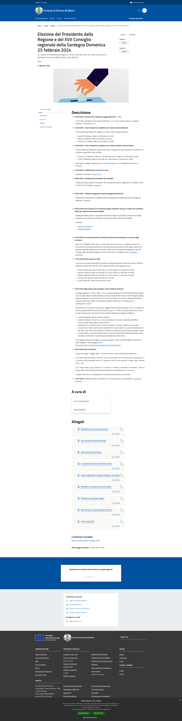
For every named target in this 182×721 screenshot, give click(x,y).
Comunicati (123, 658)
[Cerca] (144, 10)
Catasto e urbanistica (70, 670)
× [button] (180, 700)
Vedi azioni (132, 35)
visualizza (97, 185)
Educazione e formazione (99, 654)
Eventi (121, 674)
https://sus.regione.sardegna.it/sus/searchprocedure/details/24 (98, 345)
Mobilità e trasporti (69, 676)
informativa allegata (106, 340)
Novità (46, 25)
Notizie (53, 25)
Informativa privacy (97, 689)
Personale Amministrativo (43, 671)
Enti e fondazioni (40, 665)
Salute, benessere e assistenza (101, 668)
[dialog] (91, 709)
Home (39, 25)
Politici (37, 668)
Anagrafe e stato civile (70, 654)
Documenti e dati (40, 675)
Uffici (37, 661)
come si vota (96, 174)
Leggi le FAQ (67, 693)
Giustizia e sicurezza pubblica (100, 658)
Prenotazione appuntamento (72, 686)
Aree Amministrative (42, 658)
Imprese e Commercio (70, 664)
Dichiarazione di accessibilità (100, 696)
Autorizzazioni (96, 671)
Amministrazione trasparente (100, 686)
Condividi (123, 35)
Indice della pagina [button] (45, 109)
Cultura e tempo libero (70, 658)
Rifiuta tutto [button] (98, 713)
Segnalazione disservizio (71, 689)
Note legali (94, 693)
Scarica (117, 433)
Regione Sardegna (41, 2)
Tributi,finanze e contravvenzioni (102, 661)
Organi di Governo (41, 654)
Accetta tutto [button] (83, 713)
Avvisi (121, 661)
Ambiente (94, 664)
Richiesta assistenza (69, 696)
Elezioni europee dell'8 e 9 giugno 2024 (86, 540)
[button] (91, 717)
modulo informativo (85, 226)
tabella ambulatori (84, 229)
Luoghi (121, 670)
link (109, 709)
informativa (111, 163)
